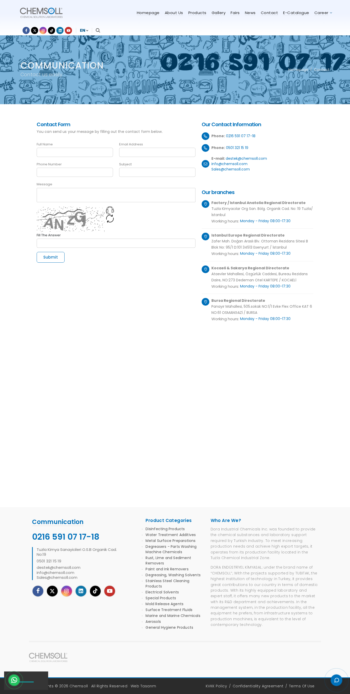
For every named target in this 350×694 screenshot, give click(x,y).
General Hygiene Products (169, 627)
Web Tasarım (143, 686)
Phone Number (49, 164)
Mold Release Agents (164, 603)
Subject (125, 164)
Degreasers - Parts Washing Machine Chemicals (171, 549)
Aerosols (153, 621)
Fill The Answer (49, 235)
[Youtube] (110, 591)
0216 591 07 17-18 (240, 135)
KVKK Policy (216, 686)
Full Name (45, 144)
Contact (322, 69)
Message (44, 184)
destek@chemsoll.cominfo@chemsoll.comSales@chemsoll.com (239, 164)
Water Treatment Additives (171, 534)
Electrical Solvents (162, 592)
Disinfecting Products (165, 528)
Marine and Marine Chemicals (173, 615)
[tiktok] (95, 591)
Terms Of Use (302, 686)
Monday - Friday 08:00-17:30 (265, 220)
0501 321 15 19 (237, 147)
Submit (50, 257)
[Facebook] (38, 591)
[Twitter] (52, 591)
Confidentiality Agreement (258, 686)
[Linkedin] (81, 591)
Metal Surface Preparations (170, 540)
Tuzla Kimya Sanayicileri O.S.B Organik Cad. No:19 (77, 552)
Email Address (131, 144)
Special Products (161, 598)
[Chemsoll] (48, 657)
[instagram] (67, 591)
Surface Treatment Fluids (169, 609)
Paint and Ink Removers (167, 569)
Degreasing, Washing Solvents (173, 575)
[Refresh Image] (110, 219)
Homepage (298, 69)
